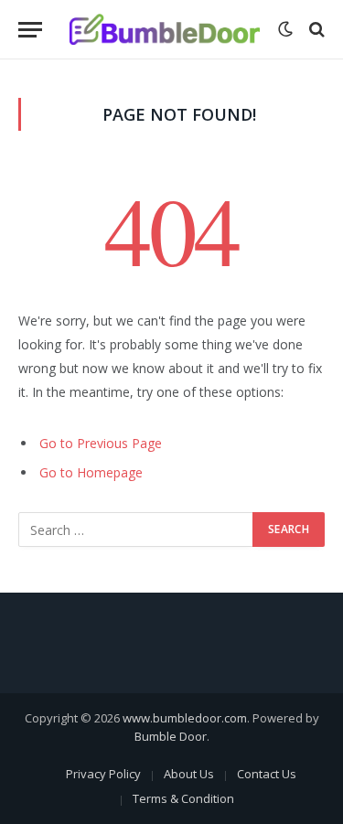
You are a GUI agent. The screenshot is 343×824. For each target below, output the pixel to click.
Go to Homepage (91, 472)
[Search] (315, 29)
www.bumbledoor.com (185, 718)
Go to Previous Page (100, 443)
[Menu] (30, 29)
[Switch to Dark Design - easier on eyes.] (285, 29)
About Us (189, 773)
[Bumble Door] (165, 30)
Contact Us (266, 773)
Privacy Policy (103, 773)
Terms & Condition (183, 798)
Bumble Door (170, 736)
